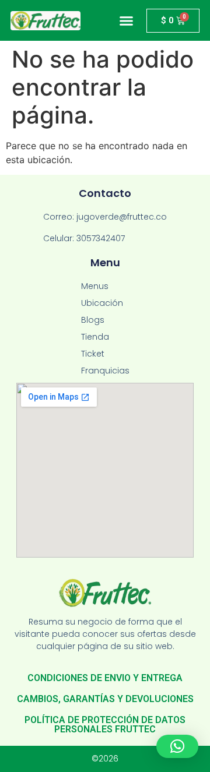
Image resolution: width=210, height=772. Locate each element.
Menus (94, 286)
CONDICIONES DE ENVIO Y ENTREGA (105, 677)
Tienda (95, 337)
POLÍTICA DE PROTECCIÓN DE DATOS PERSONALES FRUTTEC (105, 724)
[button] (127, 20)
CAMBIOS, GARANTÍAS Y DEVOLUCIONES (105, 698)
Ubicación (102, 303)
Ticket (92, 353)
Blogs (92, 320)
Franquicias (105, 370)
